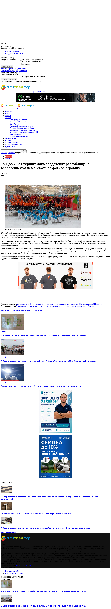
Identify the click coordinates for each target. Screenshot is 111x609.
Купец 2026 (10, 147)
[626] (55, 288)
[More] (68, 179)
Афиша (8, 118)
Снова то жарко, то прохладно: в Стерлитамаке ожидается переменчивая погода (42, 386)
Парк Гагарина (15, 134)
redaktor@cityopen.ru (24, 565)
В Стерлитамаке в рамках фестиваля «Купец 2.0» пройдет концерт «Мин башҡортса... (43, 606)
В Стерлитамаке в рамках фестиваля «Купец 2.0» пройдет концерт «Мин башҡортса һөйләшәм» (48, 361)
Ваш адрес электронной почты (33, 77)
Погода (8, 140)
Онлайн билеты (11, 142)
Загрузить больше (8, 532)
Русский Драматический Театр (22, 128)
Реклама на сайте (12, 52)
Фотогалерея (10, 138)
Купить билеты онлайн (19, 136)
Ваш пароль (26, 64)
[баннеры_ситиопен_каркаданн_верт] (55, 478)
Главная (8, 112)
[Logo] (9, 108)
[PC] (55, 102)
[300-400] (55, 432)
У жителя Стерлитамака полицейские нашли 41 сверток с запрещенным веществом (43, 336)
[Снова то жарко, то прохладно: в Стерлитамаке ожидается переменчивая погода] (12, 380)
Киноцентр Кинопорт (18, 120)
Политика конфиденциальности (14, 71)
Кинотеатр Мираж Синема (20, 122)
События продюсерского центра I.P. (24, 132)
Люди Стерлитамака (13, 145)
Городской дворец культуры (21, 126)
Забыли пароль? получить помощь (15, 69)
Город (3, 331)
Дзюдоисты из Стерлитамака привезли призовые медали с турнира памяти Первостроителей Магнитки (59, 304)
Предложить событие (14, 54)
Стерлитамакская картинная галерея (24, 130)
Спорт (7, 159)
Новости (8, 114)
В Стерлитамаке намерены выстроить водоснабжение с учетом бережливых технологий (46, 528)
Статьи (8, 116)
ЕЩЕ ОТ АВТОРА (35, 310)
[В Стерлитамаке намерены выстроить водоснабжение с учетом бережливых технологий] (6, 524)
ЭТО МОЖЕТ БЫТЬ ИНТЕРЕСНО (14, 310)
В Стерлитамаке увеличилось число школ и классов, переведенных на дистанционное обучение (55, 306)
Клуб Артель (15, 124)
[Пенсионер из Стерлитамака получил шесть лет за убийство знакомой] (6, 509)
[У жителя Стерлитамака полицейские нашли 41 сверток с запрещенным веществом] (12, 329)
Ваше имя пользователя (31, 62)
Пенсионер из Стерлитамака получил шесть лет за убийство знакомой (36, 513)
